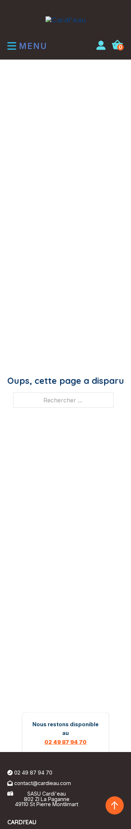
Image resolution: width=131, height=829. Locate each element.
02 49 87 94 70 (65, 742)
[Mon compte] (101, 46)
